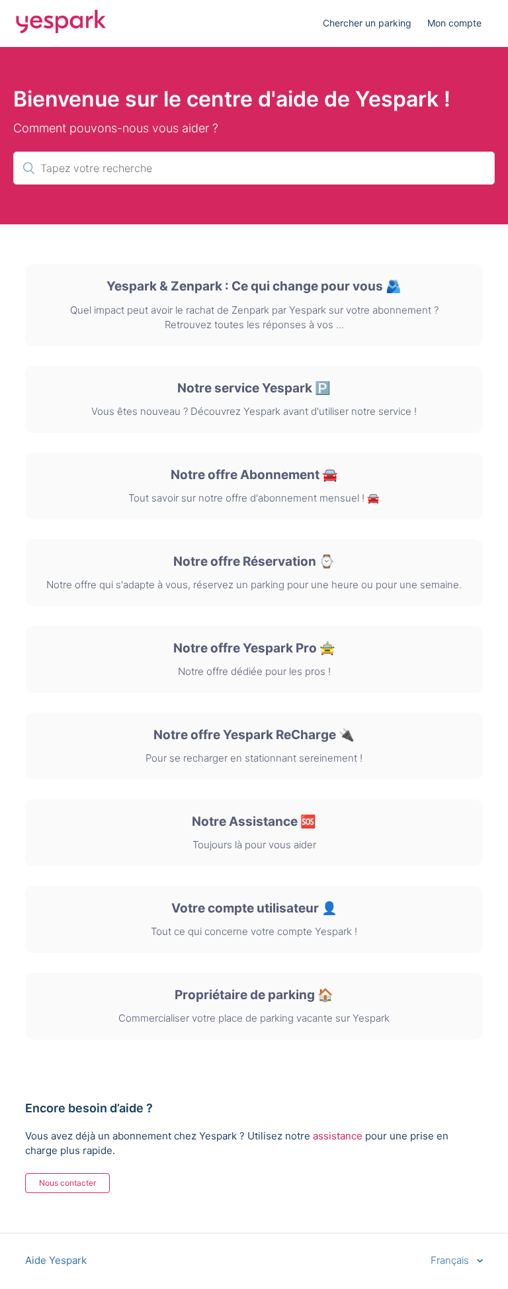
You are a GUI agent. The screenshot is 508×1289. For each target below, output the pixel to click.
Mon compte (454, 22)
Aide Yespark (56, 1260)
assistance (337, 1136)
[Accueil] (60, 30)
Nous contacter (67, 1183)
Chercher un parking (367, 22)
